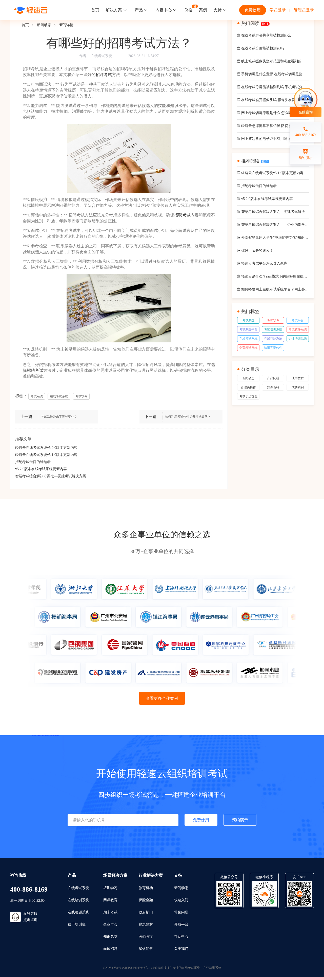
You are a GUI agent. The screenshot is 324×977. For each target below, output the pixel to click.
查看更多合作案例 (162, 698)
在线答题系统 (273, 338)
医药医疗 (146, 936)
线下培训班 (77, 924)
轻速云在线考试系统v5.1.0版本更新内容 (46, 455)
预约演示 (240, 820)
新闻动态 (44, 25)
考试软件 (273, 320)
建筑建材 (146, 924)
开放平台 (181, 924)
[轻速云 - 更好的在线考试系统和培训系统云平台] (31, 10)
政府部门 (146, 912)
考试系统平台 (248, 329)
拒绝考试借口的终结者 (33, 462)
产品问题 (273, 378)
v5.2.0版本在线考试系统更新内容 (41, 469)
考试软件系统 (298, 329)
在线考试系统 (101, 56)
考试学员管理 (248, 396)
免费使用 (253, 10)
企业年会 (110, 924)
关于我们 (181, 949)
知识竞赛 (110, 936)
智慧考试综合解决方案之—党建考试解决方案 (50, 476)
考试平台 (298, 320)
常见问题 (181, 912)
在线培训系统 (78, 900)
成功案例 (298, 387)
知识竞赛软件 (273, 347)
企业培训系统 (298, 338)
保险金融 (146, 900)
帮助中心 (181, 936)
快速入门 (181, 900)
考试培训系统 (273, 329)
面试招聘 (110, 949)
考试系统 (248, 320)
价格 (188, 10)
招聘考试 (104, 74)
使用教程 (298, 378)
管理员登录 (304, 10)
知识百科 (273, 387)
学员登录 (278, 10)
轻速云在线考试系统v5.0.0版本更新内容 (46, 448)
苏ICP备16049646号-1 (136, 968)
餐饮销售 (146, 949)
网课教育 (110, 900)
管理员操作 (248, 387)
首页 (95, 10)
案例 (203, 10)
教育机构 (146, 888)
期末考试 (110, 912)
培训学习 (110, 888)
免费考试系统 (248, 347)
